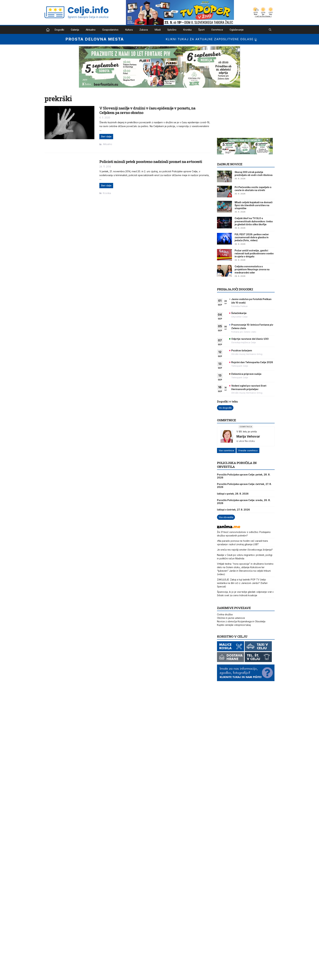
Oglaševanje (237, 29)
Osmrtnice (217, 29)
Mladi (158, 29)
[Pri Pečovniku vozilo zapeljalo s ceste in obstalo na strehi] (224, 191)
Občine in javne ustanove (231, 617)
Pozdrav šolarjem (241, 350)
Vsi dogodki (225, 407)
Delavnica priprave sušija (246, 373)
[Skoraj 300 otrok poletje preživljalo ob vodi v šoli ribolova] (224, 176)
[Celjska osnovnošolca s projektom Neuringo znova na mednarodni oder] (224, 271)
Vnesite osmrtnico (248, 450)
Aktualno (91, 29)
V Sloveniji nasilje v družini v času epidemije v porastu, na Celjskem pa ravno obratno (147, 110)
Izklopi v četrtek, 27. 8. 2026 (233, 509)
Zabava (143, 29)
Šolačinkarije (239, 313)
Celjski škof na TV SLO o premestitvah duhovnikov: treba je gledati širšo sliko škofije (254, 221)
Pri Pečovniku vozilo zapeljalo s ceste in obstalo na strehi (253, 189)
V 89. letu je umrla (246, 431)
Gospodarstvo (110, 29)
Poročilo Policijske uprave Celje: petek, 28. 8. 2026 (243, 476)
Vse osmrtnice (226, 450)
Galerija (75, 29)
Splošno (171, 29)
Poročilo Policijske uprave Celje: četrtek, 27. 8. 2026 (244, 485)
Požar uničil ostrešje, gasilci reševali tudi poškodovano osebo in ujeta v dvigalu (254, 253)
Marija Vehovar (248, 436)
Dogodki (59, 29)
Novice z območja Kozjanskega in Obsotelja (241, 621)
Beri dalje (106, 136)
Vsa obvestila (226, 517)
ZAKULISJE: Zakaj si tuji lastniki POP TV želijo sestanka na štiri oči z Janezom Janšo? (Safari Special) (242, 583)
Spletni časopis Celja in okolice (48, 30)
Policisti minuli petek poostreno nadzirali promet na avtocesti (150, 161)
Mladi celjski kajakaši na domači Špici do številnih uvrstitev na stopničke (253, 205)
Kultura (129, 29)
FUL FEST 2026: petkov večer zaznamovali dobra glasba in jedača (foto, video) (252, 237)
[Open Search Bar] (270, 30)
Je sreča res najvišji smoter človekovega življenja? (245, 549)
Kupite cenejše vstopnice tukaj (234, 624)
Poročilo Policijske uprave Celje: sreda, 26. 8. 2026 (243, 502)
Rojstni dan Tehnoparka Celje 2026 (252, 362)
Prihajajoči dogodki (235, 289)
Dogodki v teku (227, 401)
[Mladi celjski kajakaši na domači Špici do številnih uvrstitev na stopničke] (224, 206)
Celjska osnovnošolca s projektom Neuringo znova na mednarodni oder (252, 269)
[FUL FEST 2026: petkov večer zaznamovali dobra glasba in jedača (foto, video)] (224, 239)
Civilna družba (225, 614)
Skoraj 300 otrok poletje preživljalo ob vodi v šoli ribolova (253, 173)
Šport (201, 29)
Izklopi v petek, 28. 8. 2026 (233, 493)
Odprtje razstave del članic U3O (250, 338)
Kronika (187, 29)
